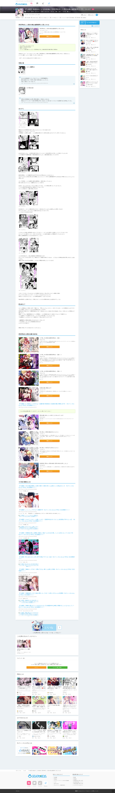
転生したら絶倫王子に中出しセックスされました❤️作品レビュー (39, 688)
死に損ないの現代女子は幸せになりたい (49, 447)
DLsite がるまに (35, 17)
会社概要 (55, 777)
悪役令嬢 (78, 17)
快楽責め (84, 17)
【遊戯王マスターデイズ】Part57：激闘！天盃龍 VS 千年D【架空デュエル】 (39, 707)
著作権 (74, 777)
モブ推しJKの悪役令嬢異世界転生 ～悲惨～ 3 (50, 371)
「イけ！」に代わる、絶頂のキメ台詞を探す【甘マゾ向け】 (39, 732)
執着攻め (72, 17)
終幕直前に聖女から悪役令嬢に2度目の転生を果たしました (54, 463)
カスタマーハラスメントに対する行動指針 (61, 780)
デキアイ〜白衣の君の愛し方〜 (92, 75)
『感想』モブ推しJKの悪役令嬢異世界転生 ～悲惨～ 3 (55, 687)
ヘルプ (55, 782)
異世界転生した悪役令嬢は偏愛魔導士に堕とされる (52, 28)
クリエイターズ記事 (65, 17)
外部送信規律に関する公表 (78, 783)
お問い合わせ (56, 783)
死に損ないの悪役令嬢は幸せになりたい (49, 432)
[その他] (99, 15)
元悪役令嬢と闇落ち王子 (45, 388)
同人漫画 (28, 17)
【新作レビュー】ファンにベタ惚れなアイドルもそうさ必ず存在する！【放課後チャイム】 (92, 83)
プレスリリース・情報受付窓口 (59, 785)
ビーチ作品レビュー (55, 17)
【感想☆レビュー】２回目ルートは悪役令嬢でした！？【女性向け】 (24, 688)
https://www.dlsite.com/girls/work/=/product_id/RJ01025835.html (36, 83)
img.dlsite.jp (23, 73)
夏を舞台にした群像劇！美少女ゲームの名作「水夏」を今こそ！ (54, 732)
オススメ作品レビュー (45, 17)
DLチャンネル (21, 4)
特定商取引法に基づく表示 (78, 780)
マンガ (69, 11)
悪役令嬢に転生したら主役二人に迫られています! (51, 415)
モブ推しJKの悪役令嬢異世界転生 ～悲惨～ (50, 338)
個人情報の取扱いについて (78, 782)
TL (23, 17)
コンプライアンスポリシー (78, 785)
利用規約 (55, 778)
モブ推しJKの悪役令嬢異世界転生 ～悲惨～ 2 (50, 354)
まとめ (24, 770)
